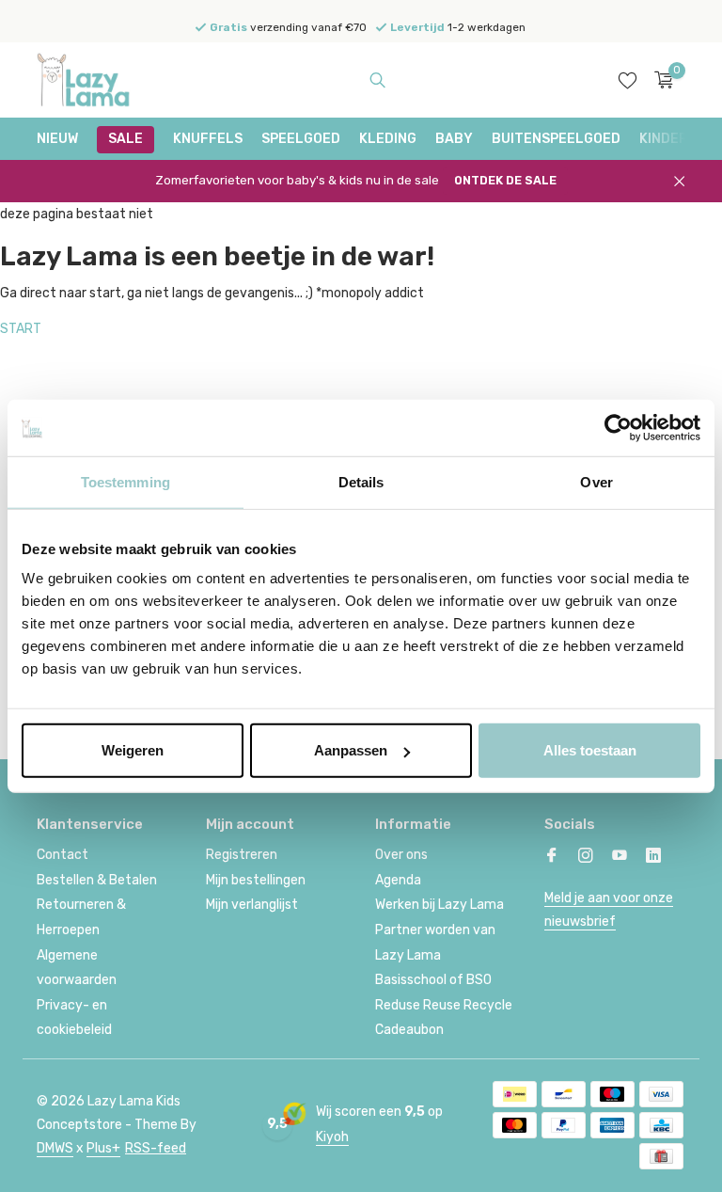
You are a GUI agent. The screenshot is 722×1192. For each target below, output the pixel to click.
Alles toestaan (589, 750)
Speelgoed (300, 139)
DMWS (55, 1148)
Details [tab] (361, 481)
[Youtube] (619, 857)
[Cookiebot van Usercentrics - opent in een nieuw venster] (618, 427)
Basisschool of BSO (433, 980)
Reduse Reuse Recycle (443, 1005)
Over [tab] (596, 481)
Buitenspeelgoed (556, 139)
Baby (454, 139)
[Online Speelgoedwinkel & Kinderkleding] (95, 80)
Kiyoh (332, 1137)
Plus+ (103, 1148)
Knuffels (208, 139)
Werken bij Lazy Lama (439, 905)
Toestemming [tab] (125, 481)
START (20, 329)
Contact (62, 855)
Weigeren (133, 750)
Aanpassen (350, 750)
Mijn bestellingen (256, 880)
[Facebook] (551, 857)
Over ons (401, 855)
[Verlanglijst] (627, 80)
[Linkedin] (653, 857)
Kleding (387, 139)
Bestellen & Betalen (97, 880)
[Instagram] (585, 857)
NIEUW (57, 139)
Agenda (398, 880)
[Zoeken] (377, 80)
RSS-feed (155, 1148)
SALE (125, 139)
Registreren (241, 855)
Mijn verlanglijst (252, 905)
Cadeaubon (409, 1030)
